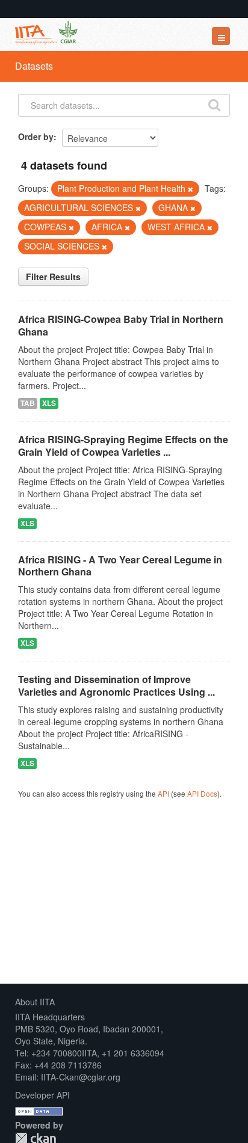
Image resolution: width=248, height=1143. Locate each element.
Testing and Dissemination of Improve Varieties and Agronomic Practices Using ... (116, 685)
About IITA (35, 1002)
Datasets (34, 66)
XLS (49, 403)
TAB (27, 403)
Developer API (42, 1095)
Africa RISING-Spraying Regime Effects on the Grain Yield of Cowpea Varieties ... (123, 445)
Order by (36, 136)
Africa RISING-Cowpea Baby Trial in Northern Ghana (120, 325)
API (163, 793)
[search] (214, 104)
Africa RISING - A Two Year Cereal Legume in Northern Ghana (120, 566)
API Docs (202, 793)
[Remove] (190, 189)
